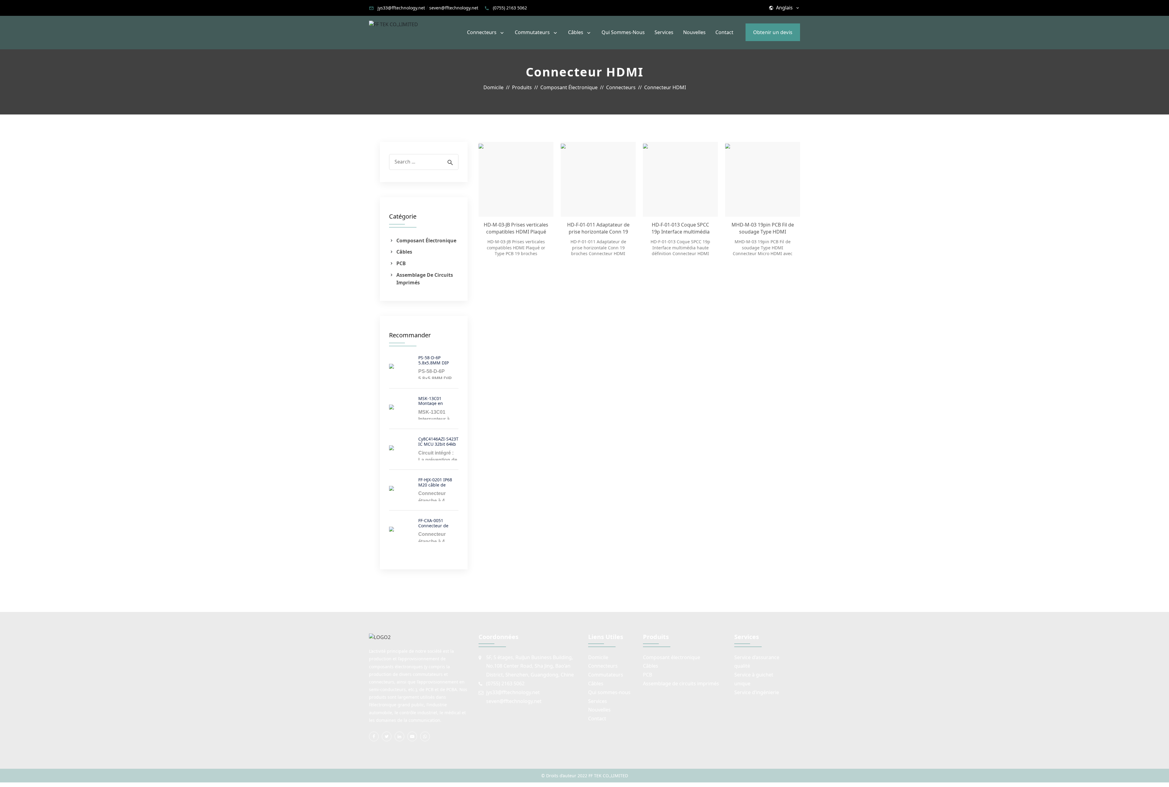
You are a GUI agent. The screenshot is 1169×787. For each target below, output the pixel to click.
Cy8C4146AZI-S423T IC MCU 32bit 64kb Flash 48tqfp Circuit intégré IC (438, 441)
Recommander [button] (410, 335)
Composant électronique (426, 240)
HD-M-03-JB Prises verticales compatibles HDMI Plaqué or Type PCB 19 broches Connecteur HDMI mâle (516, 228)
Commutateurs (532, 32)
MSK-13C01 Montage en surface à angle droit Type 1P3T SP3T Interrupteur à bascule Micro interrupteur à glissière (436, 400)
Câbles (575, 32)
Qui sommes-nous (623, 32)
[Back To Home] (393, 24)
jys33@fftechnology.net (401, 8)
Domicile (598, 657)
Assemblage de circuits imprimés (424, 279)
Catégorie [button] (402, 216)
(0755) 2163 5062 (510, 8)
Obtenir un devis (772, 32)
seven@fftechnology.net (453, 8)
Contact (724, 32)
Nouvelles (694, 32)
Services (664, 32)
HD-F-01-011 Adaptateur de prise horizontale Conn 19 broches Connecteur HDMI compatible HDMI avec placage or (598, 228)
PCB (401, 263)
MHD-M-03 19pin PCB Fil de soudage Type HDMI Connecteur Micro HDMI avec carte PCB (763, 228)
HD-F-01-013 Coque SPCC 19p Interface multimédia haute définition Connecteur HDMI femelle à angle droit (680, 228)
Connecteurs (482, 32)
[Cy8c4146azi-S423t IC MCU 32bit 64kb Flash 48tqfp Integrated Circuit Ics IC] (401, 447)
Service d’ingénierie (756, 692)
